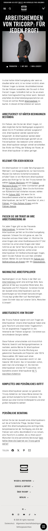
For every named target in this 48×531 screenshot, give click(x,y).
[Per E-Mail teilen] (29, 450)
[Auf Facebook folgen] (13, 514)
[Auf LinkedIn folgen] (35, 514)
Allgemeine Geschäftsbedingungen (29, 523)
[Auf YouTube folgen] (24, 514)
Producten (13, 66)
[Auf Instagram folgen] (18, 514)
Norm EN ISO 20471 (14, 188)
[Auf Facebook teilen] (12, 450)
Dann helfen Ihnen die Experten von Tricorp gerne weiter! (22, 440)
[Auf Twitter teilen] (18, 450)
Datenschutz (9, 523)
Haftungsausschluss (24, 527)
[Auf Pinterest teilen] (23, 450)
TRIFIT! (20, 3)
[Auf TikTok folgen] (30, 514)
